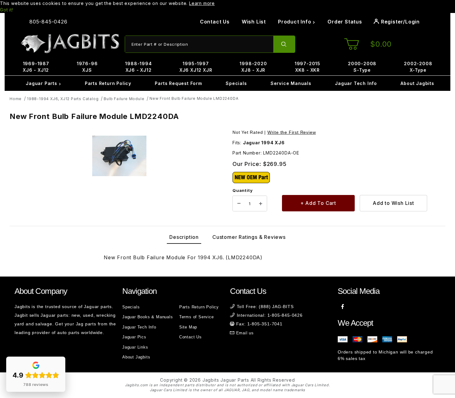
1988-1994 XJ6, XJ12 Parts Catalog (62, 98)
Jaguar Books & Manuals (147, 317)
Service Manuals (291, 83)
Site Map (188, 327)
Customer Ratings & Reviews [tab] (249, 237)
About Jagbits (417, 83)
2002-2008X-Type (418, 67)
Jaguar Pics (134, 337)
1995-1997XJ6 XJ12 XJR (196, 67)
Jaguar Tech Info (356, 83)
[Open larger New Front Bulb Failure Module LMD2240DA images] (119, 156)
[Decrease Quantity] (239, 203)
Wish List (254, 22)
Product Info (295, 22)
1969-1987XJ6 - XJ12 (36, 67)
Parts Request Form (178, 83)
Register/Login (399, 22)
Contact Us (215, 22)
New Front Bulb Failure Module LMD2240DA (194, 98)
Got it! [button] (6, 9)
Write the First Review (291, 132)
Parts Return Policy (108, 83)
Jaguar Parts (42, 83)
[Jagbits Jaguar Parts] (70, 43)
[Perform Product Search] (284, 44)
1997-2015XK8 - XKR (307, 67)
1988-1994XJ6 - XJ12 (138, 67)
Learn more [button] (202, 3)
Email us (245, 333)
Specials (236, 83)
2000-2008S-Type (362, 67)
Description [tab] (184, 237)
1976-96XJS (87, 67)
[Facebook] (343, 306)
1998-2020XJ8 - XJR (253, 67)
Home (16, 98)
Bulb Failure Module (124, 98)
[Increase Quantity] (260, 203)
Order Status (344, 22)
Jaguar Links (135, 347)
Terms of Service (196, 317)
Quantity (242, 190)
